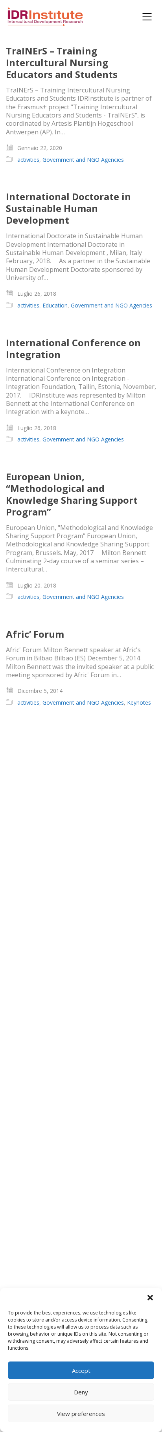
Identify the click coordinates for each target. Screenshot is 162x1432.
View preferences (81, 1414)
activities (28, 159)
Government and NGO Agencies (83, 159)
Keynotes (139, 702)
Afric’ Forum (35, 634)
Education (55, 305)
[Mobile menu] (147, 16)
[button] (150, 1298)
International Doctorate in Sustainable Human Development (68, 208)
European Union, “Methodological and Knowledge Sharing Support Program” (72, 494)
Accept (81, 1370)
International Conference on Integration (73, 348)
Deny (81, 1392)
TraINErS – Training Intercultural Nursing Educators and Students (62, 62)
